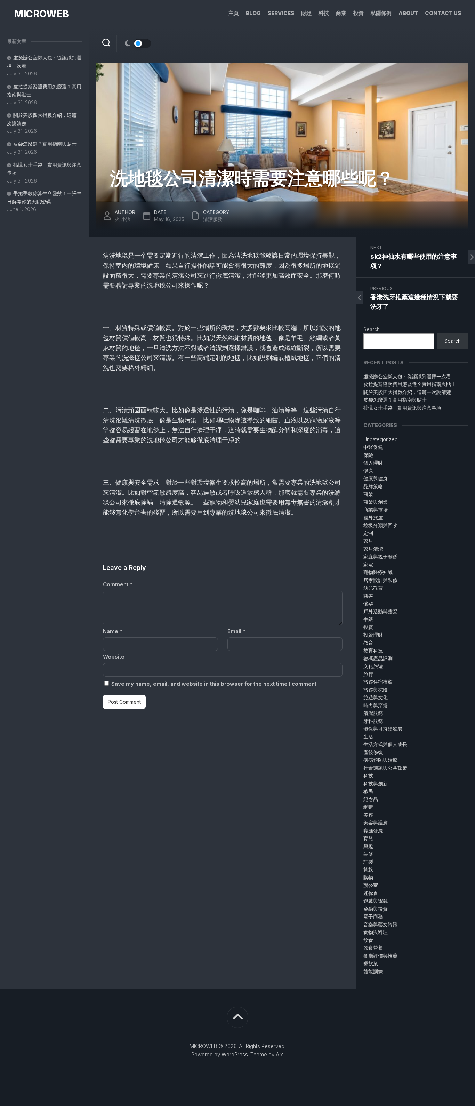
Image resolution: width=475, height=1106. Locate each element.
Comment (117, 584)
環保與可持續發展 (382, 729)
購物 (368, 877)
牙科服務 (373, 721)
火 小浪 (123, 219)
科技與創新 (375, 783)
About (408, 13)
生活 (368, 737)
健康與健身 (375, 478)
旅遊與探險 (375, 690)
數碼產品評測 (378, 658)
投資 (358, 13)
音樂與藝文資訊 (380, 924)
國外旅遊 (373, 517)
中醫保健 (373, 447)
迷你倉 (370, 893)
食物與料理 (375, 932)
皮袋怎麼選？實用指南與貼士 (45, 144)
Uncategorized (380, 439)
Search (371, 329)
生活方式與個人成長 (385, 744)
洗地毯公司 (162, 285)
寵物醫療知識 (378, 572)
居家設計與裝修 (380, 580)
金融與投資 (375, 909)
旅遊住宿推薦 (378, 682)
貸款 (368, 869)
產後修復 (373, 752)
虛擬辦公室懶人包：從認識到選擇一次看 (407, 376)
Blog (253, 13)
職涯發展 (373, 830)
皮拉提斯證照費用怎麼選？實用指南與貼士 (409, 384)
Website (113, 656)
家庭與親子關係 (380, 556)
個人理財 (373, 463)
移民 (368, 791)
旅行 (368, 674)
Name (112, 631)
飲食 (368, 940)
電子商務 (373, 916)
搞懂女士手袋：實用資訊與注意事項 (402, 408)
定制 (368, 533)
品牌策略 (373, 486)
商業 (341, 13)
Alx (279, 1054)
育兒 (368, 838)
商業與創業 (375, 502)
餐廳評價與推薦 (380, 956)
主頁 (233, 13)
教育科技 (373, 650)
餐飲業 (370, 963)
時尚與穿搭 (375, 705)
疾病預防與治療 (380, 760)
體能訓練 (373, 971)
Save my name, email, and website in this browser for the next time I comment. (214, 683)
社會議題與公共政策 (385, 768)
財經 (306, 13)
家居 (368, 541)
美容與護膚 (375, 822)
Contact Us (443, 13)
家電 (368, 564)
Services (281, 13)
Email (236, 631)
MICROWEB (41, 14)
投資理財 (373, 635)
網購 (368, 807)
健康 (368, 471)
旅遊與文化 (375, 697)
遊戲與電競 (375, 901)
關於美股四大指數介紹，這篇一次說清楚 (407, 392)
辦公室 (370, 885)
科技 (324, 13)
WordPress (235, 1054)
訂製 (368, 862)
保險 (368, 455)
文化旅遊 (373, 666)
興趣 (368, 846)
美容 (368, 815)
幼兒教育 (373, 588)
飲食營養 (373, 948)
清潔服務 (213, 219)
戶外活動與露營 (380, 611)
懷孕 (368, 603)
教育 (368, 643)
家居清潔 (373, 549)
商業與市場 (375, 509)
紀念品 (370, 799)
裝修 (368, 854)
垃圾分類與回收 (380, 525)
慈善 (368, 596)
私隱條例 (381, 13)
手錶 (368, 619)
